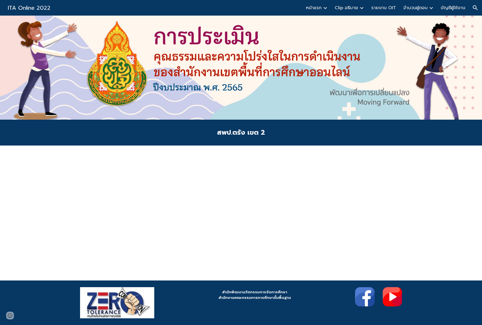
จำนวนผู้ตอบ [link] (415, 7)
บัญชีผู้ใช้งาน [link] (453, 7)
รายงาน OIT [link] (383, 7)
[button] (475, 7)
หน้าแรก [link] (314, 7)
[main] (241, 132)
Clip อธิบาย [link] (346, 7)
